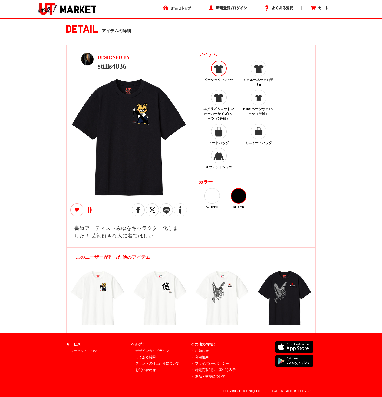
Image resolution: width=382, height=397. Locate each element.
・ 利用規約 (200, 357)
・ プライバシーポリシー (210, 363)
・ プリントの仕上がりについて (155, 363)
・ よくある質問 (143, 357)
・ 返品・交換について (208, 376)
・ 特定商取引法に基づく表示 (213, 370)
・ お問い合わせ (143, 370)
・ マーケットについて (83, 351)
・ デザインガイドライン (150, 351)
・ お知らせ (200, 351)
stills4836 (112, 66)
